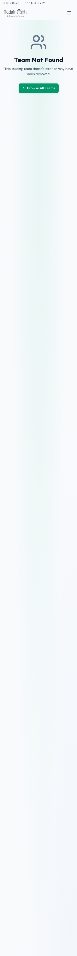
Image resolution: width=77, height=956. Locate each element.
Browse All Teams (41, 88)
